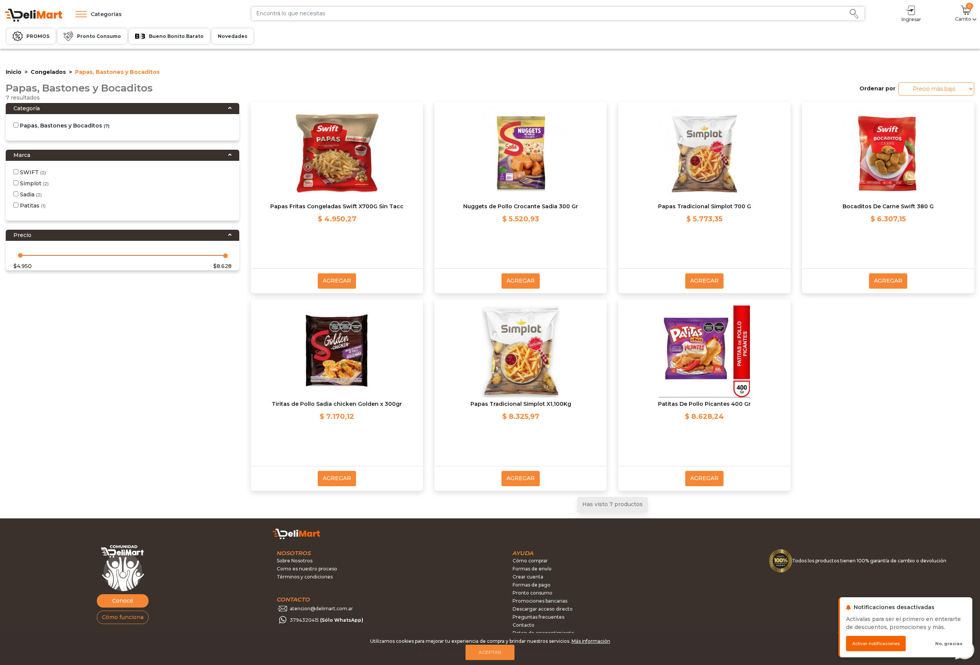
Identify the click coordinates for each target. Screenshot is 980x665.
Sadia (30, 194)
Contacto (523, 625)
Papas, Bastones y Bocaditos (63, 125)
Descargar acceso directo (543, 609)
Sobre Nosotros (294, 561)
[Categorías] (79, 14)
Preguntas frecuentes (538, 617)
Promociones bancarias (540, 601)
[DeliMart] (32, 14)
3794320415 (326, 620)
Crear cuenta (528, 577)
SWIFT (32, 172)
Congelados (48, 72)
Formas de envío (532, 569)
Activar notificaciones (876, 643)
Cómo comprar (530, 561)
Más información (591, 641)
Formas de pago (531, 585)
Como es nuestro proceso (307, 569)
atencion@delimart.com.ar (321, 608)
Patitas (32, 205)
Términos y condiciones (305, 577)
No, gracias (948, 643)
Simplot (33, 183)
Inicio (13, 72)
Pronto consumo (532, 593)
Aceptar (490, 652)
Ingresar (911, 19)
